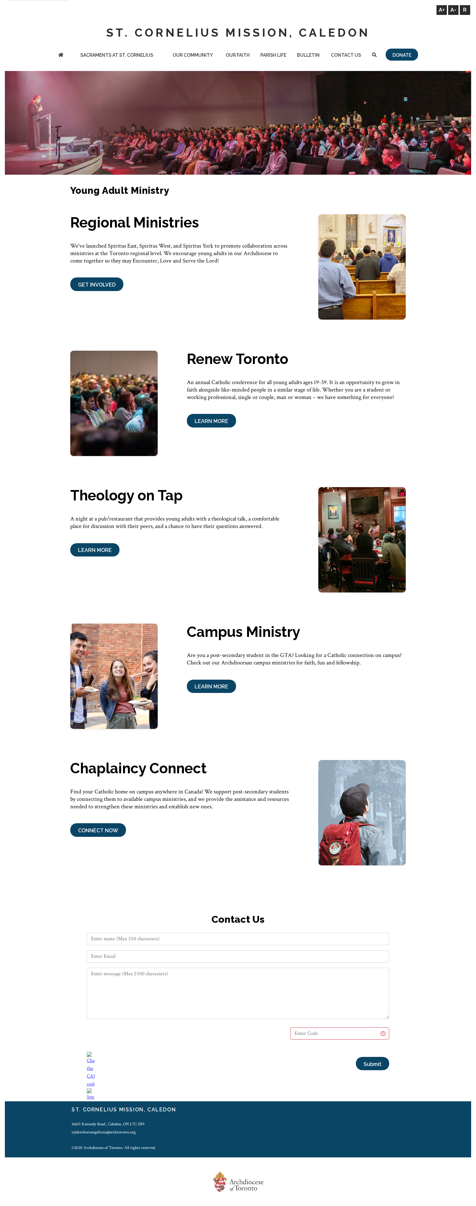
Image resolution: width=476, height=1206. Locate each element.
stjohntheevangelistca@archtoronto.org (104, 1132)
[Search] (374, 56)
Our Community (193, 55)
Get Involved (97, 285)
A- (453, 10)
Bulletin (308, 55)
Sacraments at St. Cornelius (116, 55)
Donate (401, 55)
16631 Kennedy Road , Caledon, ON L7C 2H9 (108, 1124)
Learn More (211, 421)
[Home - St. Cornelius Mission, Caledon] (60, 56)
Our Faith (238, 55)
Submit (372, 1064)
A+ (442, 10)
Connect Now (98, 830)
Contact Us (346, 55)
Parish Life (273, 55)
